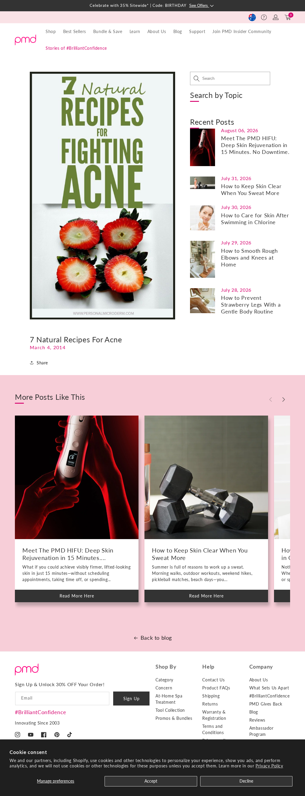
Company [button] (261, 666)
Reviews (257, 719)
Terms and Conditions (213, 729)
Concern (163, 687)
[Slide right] (283, 399)
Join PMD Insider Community (241, 31)
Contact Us (213, 679)
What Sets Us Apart (269, 687)
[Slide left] (270, 399)
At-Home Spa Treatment (169, 699)
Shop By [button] (165, 666)
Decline (246, 780)
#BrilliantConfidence (40, 712)
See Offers (199, 5)
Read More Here (82, 597)
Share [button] (42, 362)
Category (164, 679)
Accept (150, 780)
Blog (177, 31)
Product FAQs (216, 687)
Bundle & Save (107, 31)
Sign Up (131, 698)
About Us (258, 679)
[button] (264, 17)
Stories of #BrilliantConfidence (76, 48)
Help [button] (208, 666)
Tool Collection (170, 710)
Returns (210, 703)
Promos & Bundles (173, 718)
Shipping (211, 695)
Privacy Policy (269, 765)
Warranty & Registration (214, 715)
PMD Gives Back (265, 703)
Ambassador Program (261, 731)
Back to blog (156, 637)
